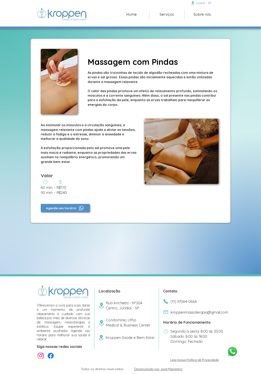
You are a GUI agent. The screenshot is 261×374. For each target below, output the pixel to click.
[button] (166, 14)
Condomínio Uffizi (121, 320)
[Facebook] (51, 356)
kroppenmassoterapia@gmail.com (199, 312)
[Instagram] (41, 356)
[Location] (193, 3)
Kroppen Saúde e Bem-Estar (130, 337)
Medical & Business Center (128, 325)
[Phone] (45, 182)
